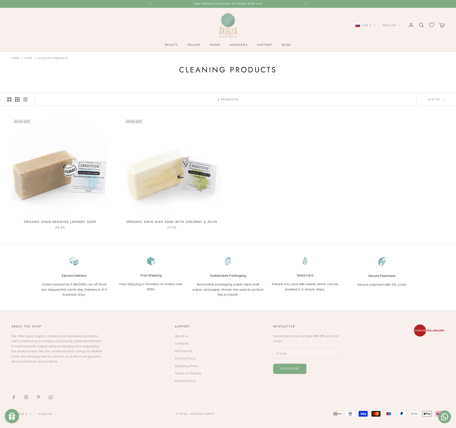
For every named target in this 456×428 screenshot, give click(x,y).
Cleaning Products (53, 58)
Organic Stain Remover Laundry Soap (60, 222)
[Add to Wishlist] (103, 123)
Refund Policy (185, 381)
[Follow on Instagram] (26, 397)
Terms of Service (188, 373)
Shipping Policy (186, 366)
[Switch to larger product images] (9, 99)
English (389, 25)
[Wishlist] (431, 25)
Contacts (182, 343)
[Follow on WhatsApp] (50, 397)
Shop (28, 58)
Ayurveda (238, 45)
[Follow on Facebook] (13, 397)
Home (215, 45)
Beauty (171, 45)
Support (264, 45)
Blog (286, 45)
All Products (184, 351)
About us (181, 336)
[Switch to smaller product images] (17, 99)
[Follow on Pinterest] (38, 397)
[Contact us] (444, 416)
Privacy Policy (185, 358)
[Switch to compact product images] (25, 99)
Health (194, 45)
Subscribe (289, 369)
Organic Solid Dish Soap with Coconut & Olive (172, 222)
